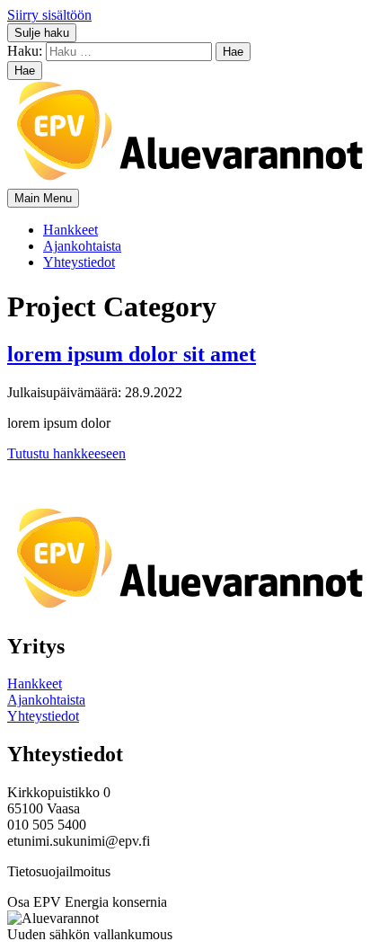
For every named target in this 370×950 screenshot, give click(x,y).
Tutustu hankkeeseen (66, 453)
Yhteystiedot (79, 262)
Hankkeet (70, 229)
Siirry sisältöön (49, 14)
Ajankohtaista (82, 245)
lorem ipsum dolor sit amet (131, 354)
